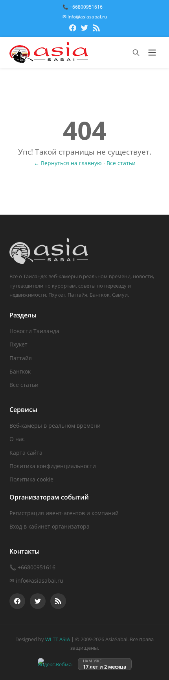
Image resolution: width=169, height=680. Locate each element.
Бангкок (20, 371)
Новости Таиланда (34, 331)
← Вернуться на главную (68, 163)
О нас (17, 439)
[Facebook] (72, 29)
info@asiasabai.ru (39, 580)
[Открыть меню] (152, 52)
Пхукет (18, 344)
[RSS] (96, 29)
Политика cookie (31, 479)
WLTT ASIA (57, 639)
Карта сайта (25, 452)
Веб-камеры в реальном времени (55, 425)
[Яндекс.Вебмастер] (55, 664)
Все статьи (121, 163)
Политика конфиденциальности (52, 466)
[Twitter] (84, 29)
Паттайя (20, 358)
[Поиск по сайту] (136, 53)
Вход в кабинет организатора (49, 526)
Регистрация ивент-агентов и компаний (64, 513)
